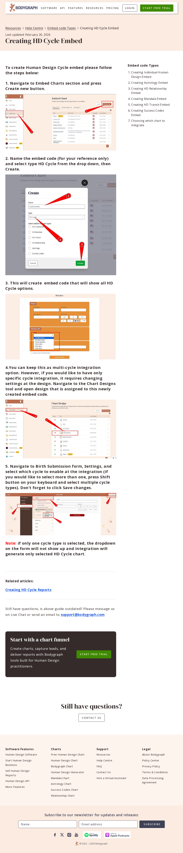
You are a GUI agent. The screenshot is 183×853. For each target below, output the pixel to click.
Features (75, 8)
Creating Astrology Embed (149, 83)
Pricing (112, 8)
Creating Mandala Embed (148, 99)
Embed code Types (61, 28)
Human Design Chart (64, 760)
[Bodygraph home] (24, 8)
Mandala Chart (60, 778)
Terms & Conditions (155, 772)
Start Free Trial (157, 8)
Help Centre (34, 28)
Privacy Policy (151, 766)
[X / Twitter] (62, 834)
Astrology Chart (61, 784)
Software (49, 8)
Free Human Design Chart (68, 754)
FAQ (99, 766)
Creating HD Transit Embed (150, 105)
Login (130, 8)
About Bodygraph (153, 754)
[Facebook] (54, 834)
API (62, 8)
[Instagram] (69, 834)
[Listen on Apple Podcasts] (117, 834)
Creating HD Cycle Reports (28, 589)
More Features (15, 787)
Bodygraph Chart (62, 766)
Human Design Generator (67, 772)
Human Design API (17, 781)
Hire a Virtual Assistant (111, 778)
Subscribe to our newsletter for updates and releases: (91, 815)
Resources (94, 8)
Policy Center (150, 760)
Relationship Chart (63, 795)
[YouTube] (76, 834)
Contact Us (91, 717)
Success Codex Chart (64, 789)
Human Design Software (21, 754)
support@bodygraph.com (83, 614)
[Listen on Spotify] (92, 834)
